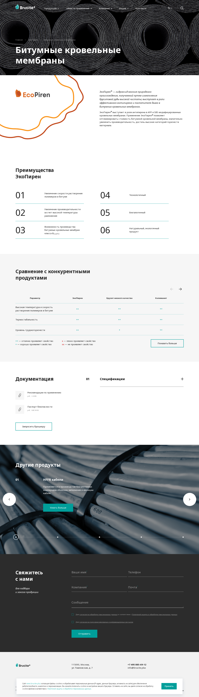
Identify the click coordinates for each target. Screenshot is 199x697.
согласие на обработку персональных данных (98, 614)
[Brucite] (22, 665)
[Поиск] (182, 8)
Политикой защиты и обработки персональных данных (154, 614)
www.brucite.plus (34, 683)
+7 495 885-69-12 (137, 664)
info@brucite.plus (137, 667)
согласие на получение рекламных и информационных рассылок (106, 622)
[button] (172, 289)
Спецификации (112, 379)
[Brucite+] (25, 6)
